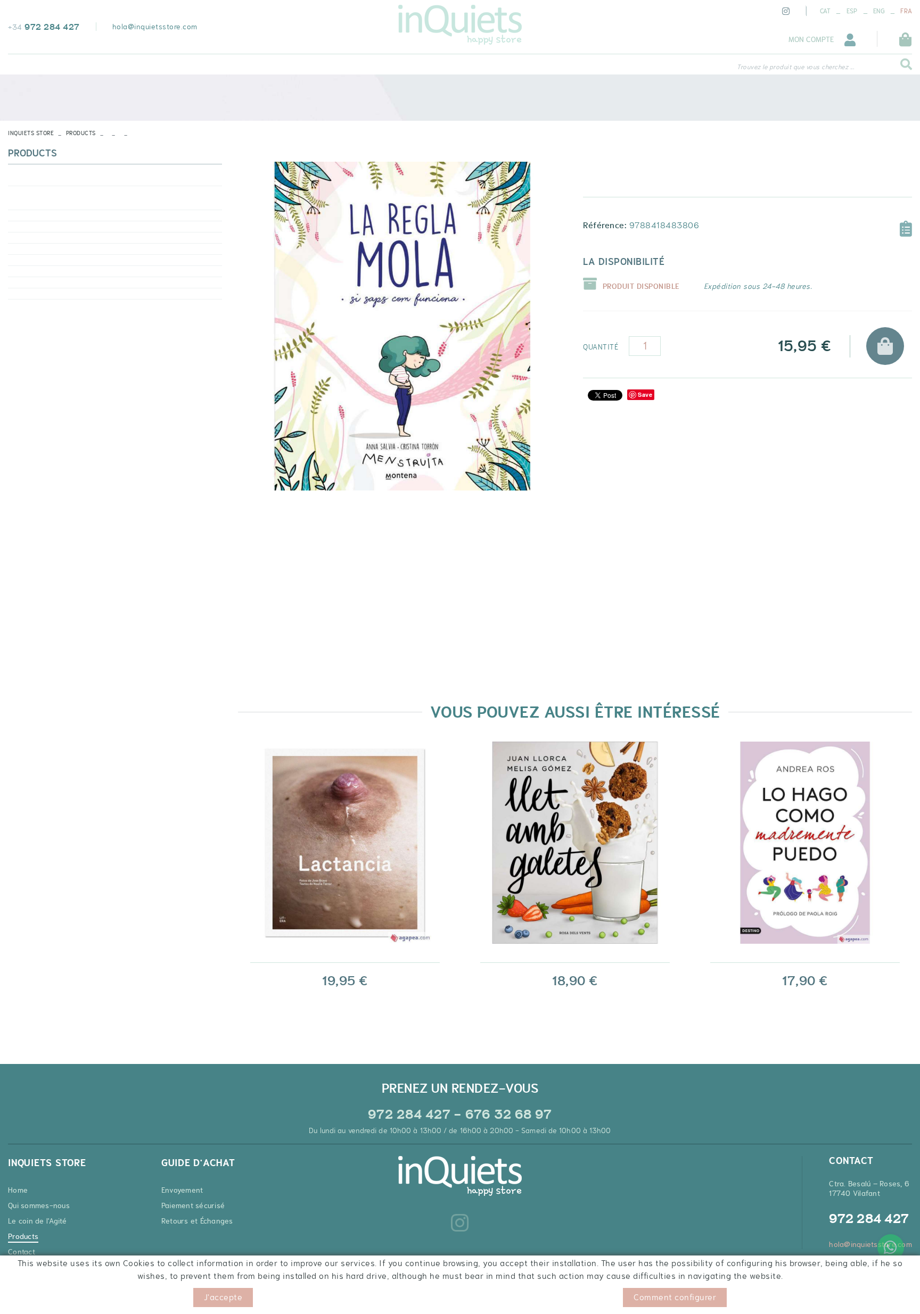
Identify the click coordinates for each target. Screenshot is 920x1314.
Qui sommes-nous (39, 1205)
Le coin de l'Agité (37, 1221)
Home (18, 1190)
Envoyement (182, 1190)
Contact (21, 1251)
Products (81, 133)
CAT (825, 11)
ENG (879, 11)
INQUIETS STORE (31, 133)
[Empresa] (460, 25)
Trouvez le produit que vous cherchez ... (795, 67)
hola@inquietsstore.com (155, 26)
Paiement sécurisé (193, 1205)
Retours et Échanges (197, 1221)
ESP (852, 11)
